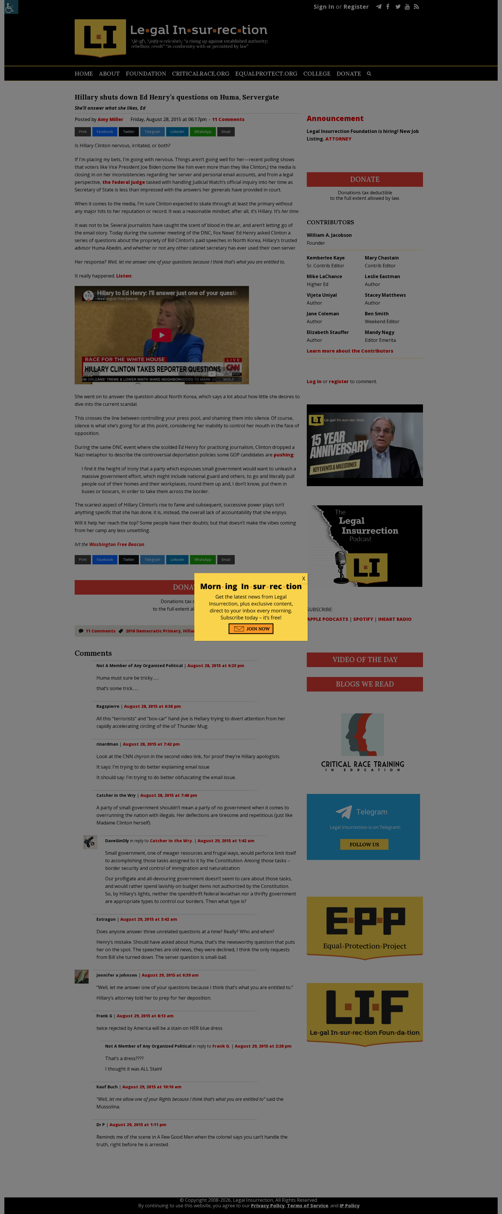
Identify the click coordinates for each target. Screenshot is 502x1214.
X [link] (303, 578)
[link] (251, 578)
